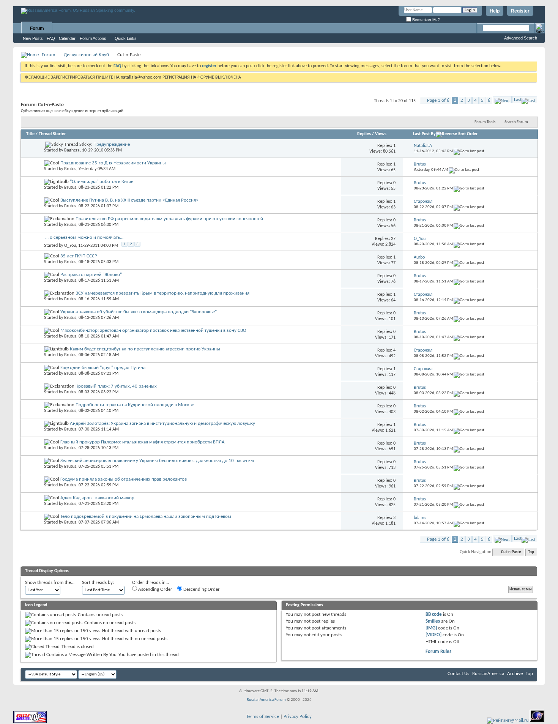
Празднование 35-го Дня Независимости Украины (113, 163)
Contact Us (458, 673)
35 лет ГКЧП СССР (78, 256)
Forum (37, 28)
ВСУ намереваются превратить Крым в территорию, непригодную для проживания (162, 293)
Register (520, 11)
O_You (70, 245)
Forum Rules (438, 651)
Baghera (72, 150)
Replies (364, 134)
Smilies (433, 621)
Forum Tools (484, 122)
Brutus (70, 169)
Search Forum (516, 122)
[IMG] (431, 628)
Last (518, 99)
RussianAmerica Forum (266, 700)
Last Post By (424, 134)
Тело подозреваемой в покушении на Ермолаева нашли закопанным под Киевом (145, 516)
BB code (434, 614)
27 (393, 239)
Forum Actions (93, 38)
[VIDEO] (433, 635)
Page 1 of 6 (438, 100)
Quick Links (126, 38)
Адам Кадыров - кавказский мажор (97, 497)
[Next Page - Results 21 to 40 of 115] (502, 99)
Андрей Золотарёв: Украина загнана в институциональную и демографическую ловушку (162, 423)
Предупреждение (111, 144)
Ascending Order (154, 589)
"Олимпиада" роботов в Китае (101, 181)
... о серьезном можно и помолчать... (84, 237)
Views (380, 134)
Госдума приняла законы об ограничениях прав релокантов (123, 479)
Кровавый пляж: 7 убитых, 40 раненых (116, 386)
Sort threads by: (98, 582)
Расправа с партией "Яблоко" (91, 274)
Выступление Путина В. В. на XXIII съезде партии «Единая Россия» (129, 200)
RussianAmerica (488, 673)
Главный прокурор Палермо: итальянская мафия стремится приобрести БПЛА (142, 442)
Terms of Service (262, 716)
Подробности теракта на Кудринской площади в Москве (135, 404)
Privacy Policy (298, 716)
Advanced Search (520, 38)
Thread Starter (52, 134)
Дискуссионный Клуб (86, 54)
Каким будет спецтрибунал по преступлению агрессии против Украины (145, 349)
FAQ (51, 38)
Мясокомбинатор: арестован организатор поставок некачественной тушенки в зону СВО (153, 330)
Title (30, 134)
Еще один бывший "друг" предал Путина (102, 367)
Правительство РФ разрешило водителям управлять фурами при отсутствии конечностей (169, 218)
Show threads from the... (49, 582)
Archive (515, 673)
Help (495, 11)
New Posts (33, 38)
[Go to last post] (469, 151)
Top (531, 552)
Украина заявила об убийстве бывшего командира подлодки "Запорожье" (138, 311)
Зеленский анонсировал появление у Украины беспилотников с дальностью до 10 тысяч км (157, 460)
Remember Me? (425, 19)
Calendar (67, 38)
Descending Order (201, 589)
